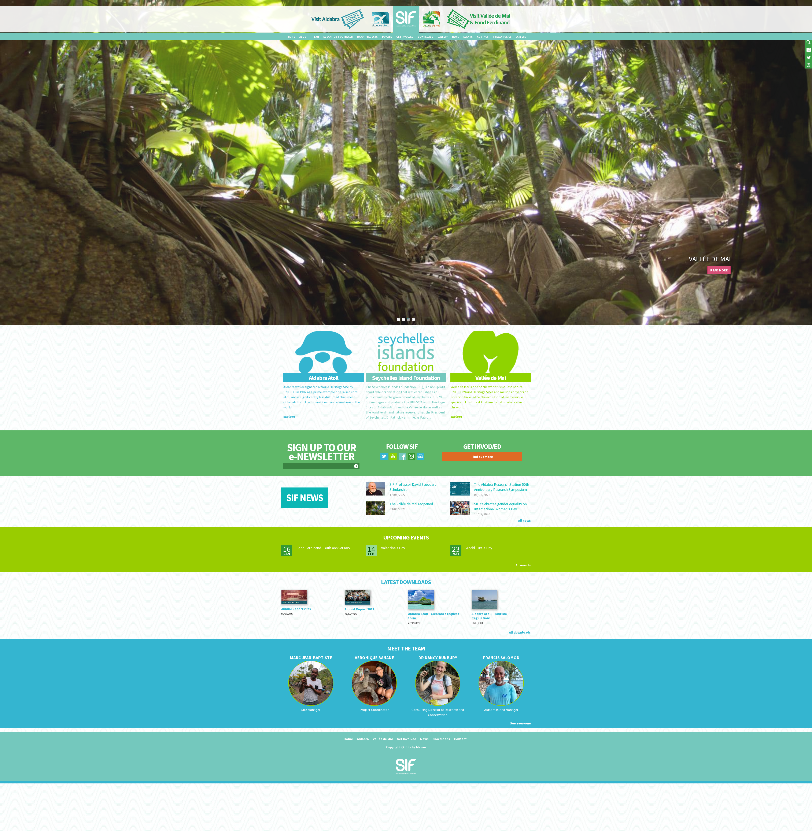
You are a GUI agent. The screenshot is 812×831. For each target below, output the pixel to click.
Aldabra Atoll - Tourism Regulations (489, 616)
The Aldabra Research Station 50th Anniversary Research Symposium (501, 487)
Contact (482, 36)
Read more (719, 270)
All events (523, 565)
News (455, 36)
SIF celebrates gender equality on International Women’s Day (500, 506)
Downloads (425, 36)
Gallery (443, 36)
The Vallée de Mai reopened (411, 503)
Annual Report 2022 (359, 609)
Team (315, 36)
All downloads (520, 632)
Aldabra (363, 739)
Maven (421, 747)
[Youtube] (393, 457)
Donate (387, 36)
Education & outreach (338, 36)
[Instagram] (808, 64)
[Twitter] (808, 57)
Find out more (482, 457)
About (303, 36)
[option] (406, 162)
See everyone (520, 723)
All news (524, 520)
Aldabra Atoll (708, 259)
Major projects (367, 36)
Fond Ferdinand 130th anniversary (323, 547)
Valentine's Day (393, 547)
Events (468, 36)
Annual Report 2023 (296, 609)
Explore (289, 416)
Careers (521, 36)
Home (291, 36)
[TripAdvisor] (420, 457)
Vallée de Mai (383, 739)
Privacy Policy (502, 36)
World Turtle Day (479, 547)
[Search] (808, 42)
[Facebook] (808, 49)
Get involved (404, 36)
